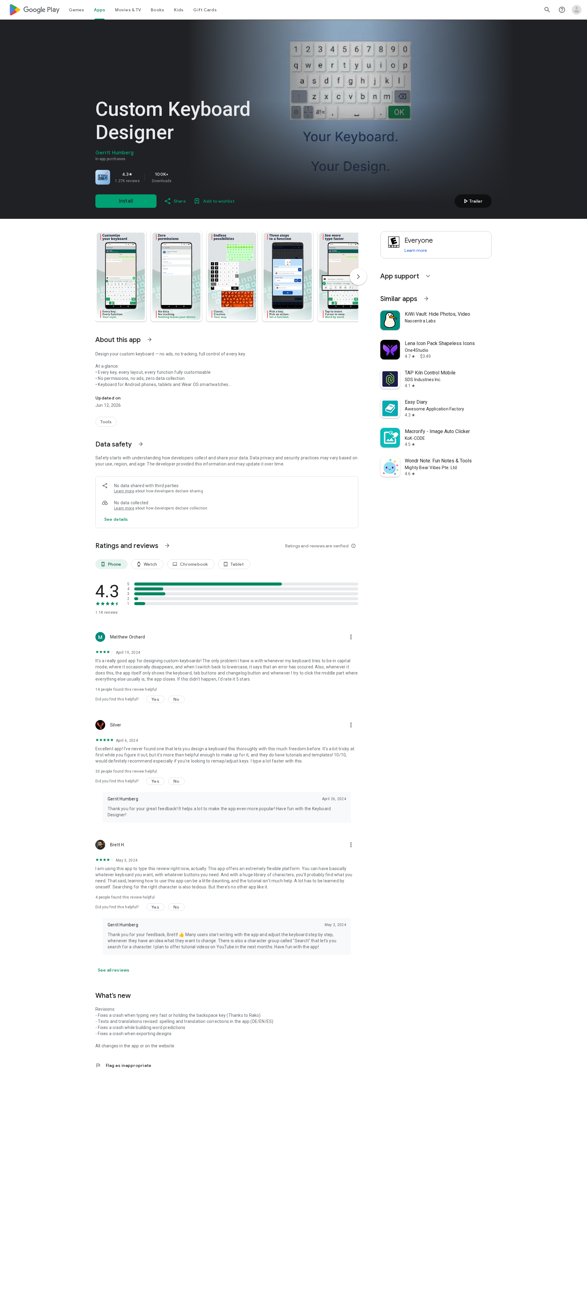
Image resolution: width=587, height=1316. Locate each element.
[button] (120, 276)
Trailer (472, 201)
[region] (181, 177)
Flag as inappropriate (123, 1065)
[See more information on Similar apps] (426, 298)
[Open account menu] (576, 9)
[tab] (76, 10)
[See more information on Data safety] (140, 444)
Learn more (124, 491)
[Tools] (105, 421)
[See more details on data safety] (116, 519)
